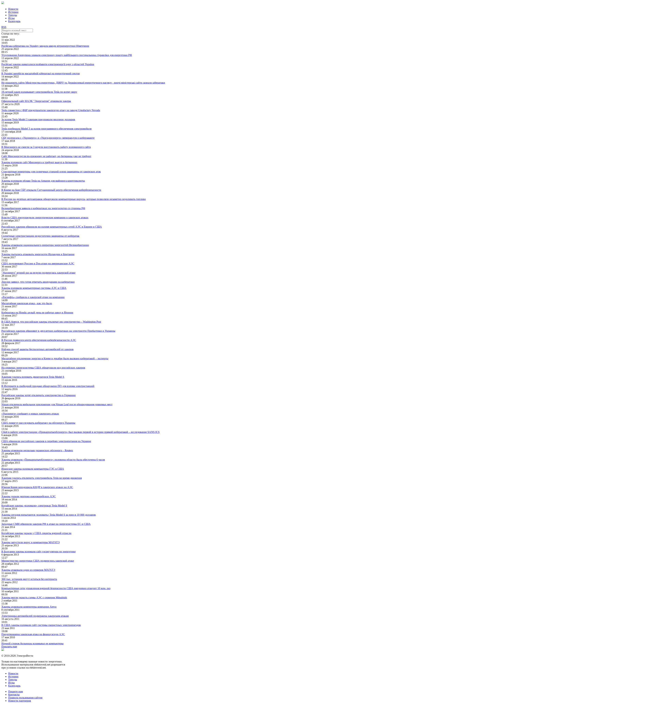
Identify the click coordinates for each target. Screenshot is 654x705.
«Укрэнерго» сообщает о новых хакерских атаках (30, 413)
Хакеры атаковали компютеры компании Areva (28, 606)
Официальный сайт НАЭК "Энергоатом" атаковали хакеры (36, 101)
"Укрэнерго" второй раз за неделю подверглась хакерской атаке (38, 272)
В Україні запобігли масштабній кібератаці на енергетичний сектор (40, 73)
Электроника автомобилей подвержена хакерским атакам (35, 615)
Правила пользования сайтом (25, 697)
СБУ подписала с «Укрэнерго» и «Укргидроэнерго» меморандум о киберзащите (48, 137)
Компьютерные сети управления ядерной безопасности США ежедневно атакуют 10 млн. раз (55, 588)
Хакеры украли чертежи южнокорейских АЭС (28, 496)
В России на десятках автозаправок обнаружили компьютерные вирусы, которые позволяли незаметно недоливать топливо (73, 199)
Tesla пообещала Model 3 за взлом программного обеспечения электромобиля (46, 128)
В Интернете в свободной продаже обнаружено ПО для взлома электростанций (47, 386)
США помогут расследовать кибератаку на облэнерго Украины (38, 422)
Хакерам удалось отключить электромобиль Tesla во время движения (41, 478)
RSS (3, 27)
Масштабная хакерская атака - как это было (26, 303)
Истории (13, 12)
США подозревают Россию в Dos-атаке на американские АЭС (37, 263)
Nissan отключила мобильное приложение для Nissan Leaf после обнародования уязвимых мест (56, 404)
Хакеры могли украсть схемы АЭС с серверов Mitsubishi (34, 597)
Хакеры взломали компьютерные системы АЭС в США (33, 288)
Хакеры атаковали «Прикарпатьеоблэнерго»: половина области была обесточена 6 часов (53, 459)
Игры (11, 18)
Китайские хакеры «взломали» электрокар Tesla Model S (34, 505)
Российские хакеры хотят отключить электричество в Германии (38, 395)
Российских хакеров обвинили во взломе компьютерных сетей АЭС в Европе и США (51, 226)
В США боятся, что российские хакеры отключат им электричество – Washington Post (51, 321)
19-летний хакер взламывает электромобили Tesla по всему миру (39, 91)
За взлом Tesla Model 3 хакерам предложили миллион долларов (38, 119)
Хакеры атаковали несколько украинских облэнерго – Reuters (37, 450)
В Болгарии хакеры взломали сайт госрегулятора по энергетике (38, 551)
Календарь (14, 21)
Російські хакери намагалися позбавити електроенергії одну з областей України (47, 64)
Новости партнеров (19, 700)
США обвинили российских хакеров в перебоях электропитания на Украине (46, 441)
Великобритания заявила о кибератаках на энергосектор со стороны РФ (43, 208)
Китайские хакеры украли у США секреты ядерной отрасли (36, 533)
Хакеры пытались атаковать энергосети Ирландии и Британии (37, 254)
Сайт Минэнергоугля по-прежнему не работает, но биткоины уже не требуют (46, 156)
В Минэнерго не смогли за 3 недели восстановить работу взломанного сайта (46, 147)
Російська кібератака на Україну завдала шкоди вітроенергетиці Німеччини (45, 45)
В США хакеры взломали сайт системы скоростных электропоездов (41, 625)
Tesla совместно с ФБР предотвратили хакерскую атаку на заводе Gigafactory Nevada (50, 110)
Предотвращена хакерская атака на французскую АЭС (33, 634)
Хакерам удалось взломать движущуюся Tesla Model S (32, 376)
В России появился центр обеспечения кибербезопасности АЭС (38, 340)
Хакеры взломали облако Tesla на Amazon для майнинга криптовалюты (43, 180)
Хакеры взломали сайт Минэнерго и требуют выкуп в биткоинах (39, 162)
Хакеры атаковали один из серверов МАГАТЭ (28, 569)
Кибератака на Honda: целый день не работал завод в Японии (37, 312)
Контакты (14, 694)
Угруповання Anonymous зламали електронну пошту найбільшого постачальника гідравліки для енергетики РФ (66, 55)
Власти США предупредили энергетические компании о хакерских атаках (44, 217)
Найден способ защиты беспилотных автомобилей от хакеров (37, 349)
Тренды (12, 15)
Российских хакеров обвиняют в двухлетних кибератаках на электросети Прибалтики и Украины (58, 330)
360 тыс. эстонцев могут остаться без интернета (29, 579)
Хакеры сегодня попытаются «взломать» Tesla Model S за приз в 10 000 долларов (48, 514)
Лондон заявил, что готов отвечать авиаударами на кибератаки (38, 281)
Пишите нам (15, 691)
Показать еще (9, 646)
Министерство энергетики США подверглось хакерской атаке (37, 560)
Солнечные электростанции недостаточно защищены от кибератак (40, 235)
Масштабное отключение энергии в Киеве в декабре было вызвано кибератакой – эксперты (54, 358)
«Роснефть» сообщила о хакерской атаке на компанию (33, 297)
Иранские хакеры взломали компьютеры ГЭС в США (32, 468)
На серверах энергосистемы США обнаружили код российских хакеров (43, 367)
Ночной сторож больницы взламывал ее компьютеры (32, 643)
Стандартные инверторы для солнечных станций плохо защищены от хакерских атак (51, 171)
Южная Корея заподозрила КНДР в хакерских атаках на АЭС (37, 487)
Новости (13, 8)
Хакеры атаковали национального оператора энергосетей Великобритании (45, 245)
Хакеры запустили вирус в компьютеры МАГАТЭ (30, 542)
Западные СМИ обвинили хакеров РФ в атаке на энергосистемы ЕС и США (46, 523)
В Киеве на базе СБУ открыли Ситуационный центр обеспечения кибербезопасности (51, 189)
